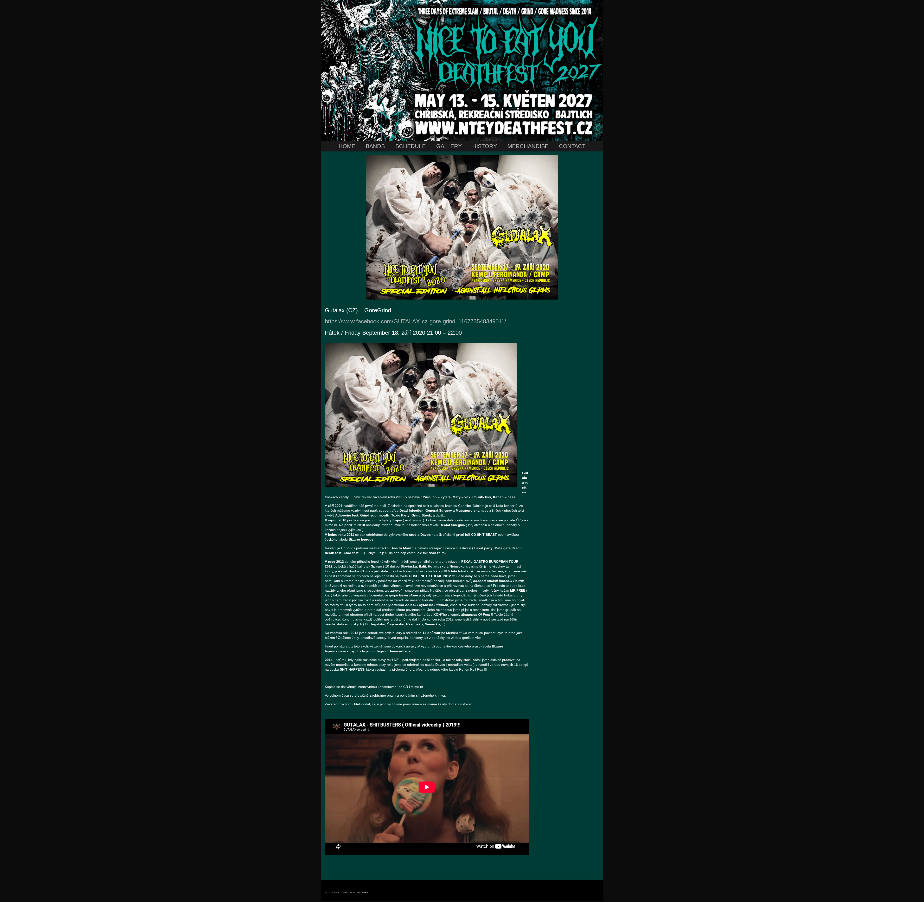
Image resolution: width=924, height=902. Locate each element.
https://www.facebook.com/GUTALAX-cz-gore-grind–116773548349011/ (415, 321)
